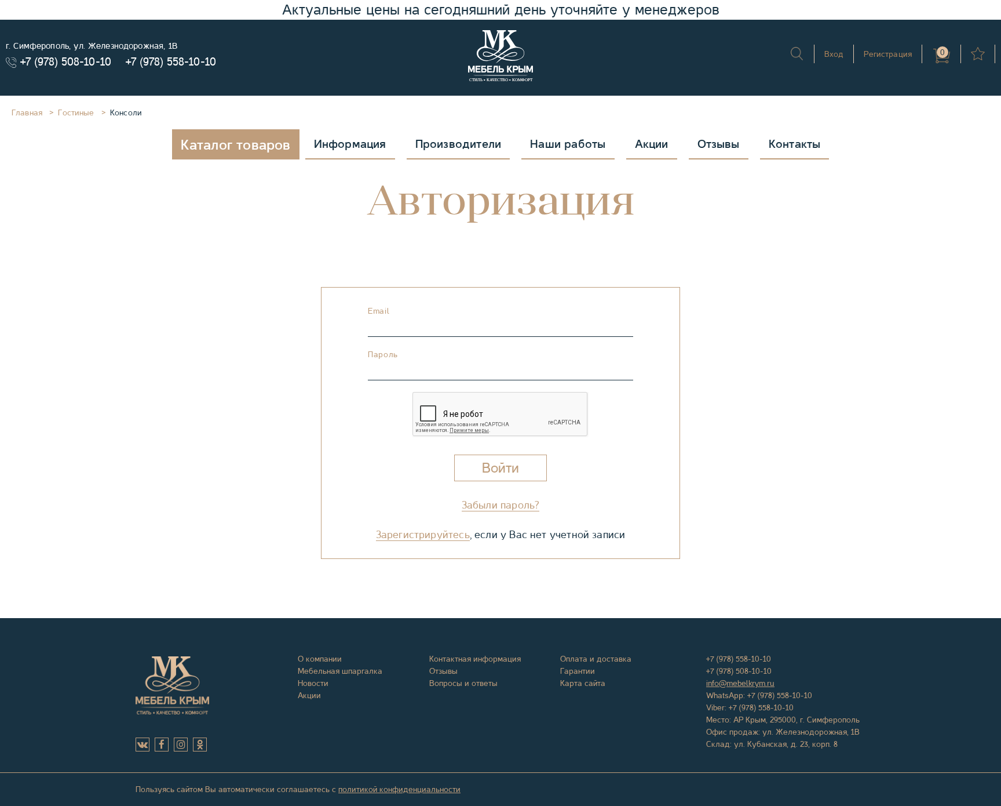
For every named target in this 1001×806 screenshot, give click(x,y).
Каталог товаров (236, 145)
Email (379, 310)
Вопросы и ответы (463, 683)
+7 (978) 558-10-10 (171, 61)
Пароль (383, 354)
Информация (350, 144)
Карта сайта (582, 683)
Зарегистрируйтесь (423, 534)
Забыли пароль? (501, 505)
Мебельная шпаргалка (340, 671)
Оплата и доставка (595, 658)
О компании (320, 658)
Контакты (795, 144)
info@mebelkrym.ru (740, 683)
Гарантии (577, 671)
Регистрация (888, 54)
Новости (313, 683)
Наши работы (567, 144)
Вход (834, 54)
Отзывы (718, 144)
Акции (651, 144)
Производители (458, 144)
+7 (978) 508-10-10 (65, 61)
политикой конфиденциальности (399, 789)
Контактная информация (475, 658)
